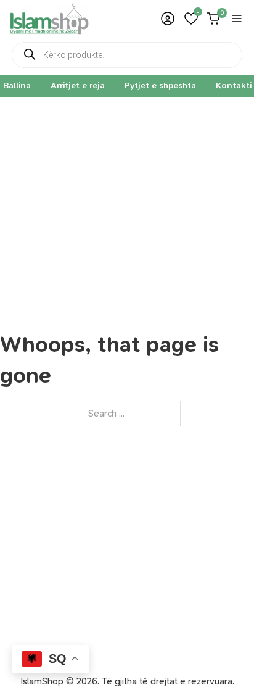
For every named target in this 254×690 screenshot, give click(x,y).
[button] (191, 18)
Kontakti (234, 85)
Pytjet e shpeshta (160, 85)
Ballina (17, 85)
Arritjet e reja (78, 85)
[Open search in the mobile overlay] (127, 55)
